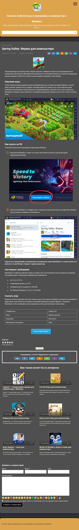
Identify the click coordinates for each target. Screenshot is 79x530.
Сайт (49, 469)
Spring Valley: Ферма (41, 331)
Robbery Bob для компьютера (16, 418)
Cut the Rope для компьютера (53, 387)
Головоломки (29, 53)
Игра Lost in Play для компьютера (54, 418)
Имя (4, 469)
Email (27, 469)
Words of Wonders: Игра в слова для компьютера (55, 448)
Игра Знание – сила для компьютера (13, 448)
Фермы (40, 348)
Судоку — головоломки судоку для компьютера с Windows (18, 388)
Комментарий (7, 475)
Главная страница (7, 45)
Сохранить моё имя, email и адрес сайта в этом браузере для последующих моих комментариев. (36, 501)
